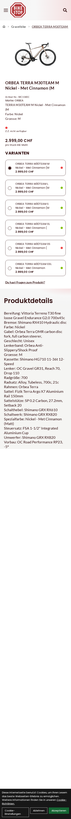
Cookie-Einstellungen (13, 812)
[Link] (5, 10)
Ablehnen (39, 810)
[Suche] (65, 10)
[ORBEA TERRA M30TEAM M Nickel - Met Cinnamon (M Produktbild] (35, 55)
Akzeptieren (59, 810)
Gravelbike (18, 26)
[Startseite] (4, 26)
